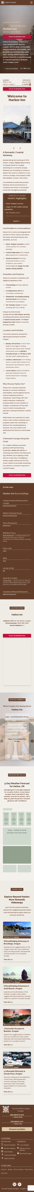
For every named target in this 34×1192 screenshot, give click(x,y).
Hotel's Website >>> (17, 625)
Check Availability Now (17, 37)
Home (5, 22)
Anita (26, 84)
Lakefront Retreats (9, 1158)
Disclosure (4, 1173)
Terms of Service (18, 1169)
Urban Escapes (8, 1151)
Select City (18, 1124)
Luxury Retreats (24, 1145)
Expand (16, 221)
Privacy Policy (29, 1169)
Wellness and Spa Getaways (24, 1149)
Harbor (17, 22)
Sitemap (10, 1169)
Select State (18, 1117)
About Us (4, 1169)
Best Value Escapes (25, 1153)
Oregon (10, 22)
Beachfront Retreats (9, 1145)
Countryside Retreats (10, 1155)
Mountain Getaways (9, 1148)
